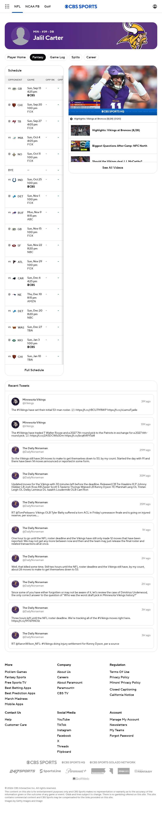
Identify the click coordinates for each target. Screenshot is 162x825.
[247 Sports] (22, 770)
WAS (21, 327)
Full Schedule (34, 370)
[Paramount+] (76, 770)
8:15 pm (34, 214)
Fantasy (37, 57)
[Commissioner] (102, 770)
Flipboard (64, 752)
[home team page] (14, 89)
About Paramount (69, 683)
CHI (20, 105)
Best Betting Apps (18, 688)
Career (91, 57)
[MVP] (124, 769)
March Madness (16, 699)
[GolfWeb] (81, 779)
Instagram (64, 730)
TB (19, 121)
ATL (20, 262)
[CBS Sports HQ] (73, 762)
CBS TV (62, 693)
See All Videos (112, 168)
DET (20, 196)
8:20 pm (34, 247)
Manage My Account (124, 720)
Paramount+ (65, 688)
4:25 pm (34, 90)
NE (20, 295)
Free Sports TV (15, 683)
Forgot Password (122, 736)
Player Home (16, 57)
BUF (21, 213)
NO (20, 154)
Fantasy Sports (15, 677)
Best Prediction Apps (20, 693)
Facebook (64, 736)
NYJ (20, 340)
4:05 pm (34, 123)
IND (20, 180)
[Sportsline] (50, 770)
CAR (21, 278)
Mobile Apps (14, 704)
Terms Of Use (119, 672)
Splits (76, 57)
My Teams (117, 730)
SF (19, 245)
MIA (20, 138)
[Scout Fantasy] (143, 771)
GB (20, 89)
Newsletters (118, 725)
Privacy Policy (119, 677)
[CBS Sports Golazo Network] (113, 762)
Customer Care (16, 725)
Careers (62, 677)
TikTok (61, 725)
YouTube (63, 720)
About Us (64, 672)
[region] (113, 90)
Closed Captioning (123, 689)
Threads (63, 746)
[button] (7, 6)
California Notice (122, 695)
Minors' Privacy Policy (125, 683)
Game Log (57, 57)
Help (8, 720)
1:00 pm (34, 106)
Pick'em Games (16, 672)
